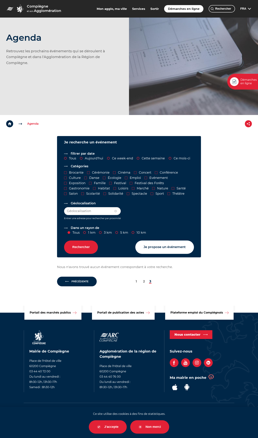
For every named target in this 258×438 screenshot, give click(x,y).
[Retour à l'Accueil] (16, 123)
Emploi (135, 178)
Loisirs (123, 188)
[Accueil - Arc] (20, 8)
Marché (143, 188)
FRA (243, 8)
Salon (73, 194)
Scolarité (93, 194)
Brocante (76, 172)
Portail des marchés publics (50, 312)
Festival (120, 183)
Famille (100, 183)
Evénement (158, 178)
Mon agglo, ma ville (112, 9)
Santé (181, 188)
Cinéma (124, 172)
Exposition (77, 183)
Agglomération (44, 8)
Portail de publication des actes (120, 312)
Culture (75, 178)
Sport (160, 194)
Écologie (114, 178)
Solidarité (115, 194)
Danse (94, 178)
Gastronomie (79, 188)
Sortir (154, 9)
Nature (162, 188)
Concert (145, 172)
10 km (141, 233)
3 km (108, 233)
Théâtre (178, 194)
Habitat (104, 188)
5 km (124, 233)
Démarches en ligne (184, 9)
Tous (76, 233)
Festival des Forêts (149, 183)
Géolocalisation (83, 203)
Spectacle (139, 194)
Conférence (169, 172)
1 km (91, 233)
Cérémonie (101, 172)
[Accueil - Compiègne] (10, 9)
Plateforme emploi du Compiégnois (196, 312)
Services (138, 9)
